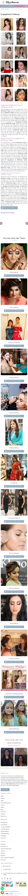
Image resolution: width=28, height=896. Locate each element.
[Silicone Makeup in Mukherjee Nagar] (14, 537)
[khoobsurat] (14, 3)
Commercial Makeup (5, 827)
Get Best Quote (10, 275)
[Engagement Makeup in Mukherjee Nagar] (7, 24)
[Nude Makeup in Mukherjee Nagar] (14, 607)
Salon (2, 800)
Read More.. (3, 838)
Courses (3, 805)
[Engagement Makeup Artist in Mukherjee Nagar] (7, 38)
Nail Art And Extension (6, 848)
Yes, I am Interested (10, 208)
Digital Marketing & (5, 895)
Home (2, 9)
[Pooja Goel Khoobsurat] (7, 757)
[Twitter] (5, 878)
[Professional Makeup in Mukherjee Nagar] (14, 502)
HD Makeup (3, 835)
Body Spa (3, 855)
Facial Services (4, 846)
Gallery (2, 807)
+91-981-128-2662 (8, 6)
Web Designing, (17, 893)
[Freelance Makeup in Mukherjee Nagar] (14, 643)
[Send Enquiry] (2, 892)
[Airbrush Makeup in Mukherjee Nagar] (14, 397)
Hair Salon (3, 844)
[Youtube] (7, 878)
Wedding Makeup (5, 833)
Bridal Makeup (4, 822)
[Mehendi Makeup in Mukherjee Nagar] (14, 713)
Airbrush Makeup (5, 831)
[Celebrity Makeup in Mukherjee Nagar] (14, 362)
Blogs (2, 809)
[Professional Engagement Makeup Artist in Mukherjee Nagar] (21, 38)
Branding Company (14, 895)
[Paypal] (7, 884)
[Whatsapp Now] (2, 888)
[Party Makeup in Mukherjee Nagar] (14, 291)
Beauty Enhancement (6, 802)
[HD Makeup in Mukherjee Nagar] (14, 467)
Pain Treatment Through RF (7, 857)
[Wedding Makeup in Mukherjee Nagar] (14, 432)
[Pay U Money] (21, 884)
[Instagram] (10, 878)
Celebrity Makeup (5, 829)
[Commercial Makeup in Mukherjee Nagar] (14, 327)
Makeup (7, 9)
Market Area (4, 816)
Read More (19, 275)
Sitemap (3, 814)
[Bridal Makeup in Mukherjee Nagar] (14, 256)
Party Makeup (4, 824)
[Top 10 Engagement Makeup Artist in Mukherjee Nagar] (7, 52)
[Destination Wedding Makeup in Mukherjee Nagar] (14, 678)
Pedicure (3, 851)
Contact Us (3, 811)
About (2, 796)
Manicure (3, 853)
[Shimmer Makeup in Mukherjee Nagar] (14, 572)
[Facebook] (2, 878)
